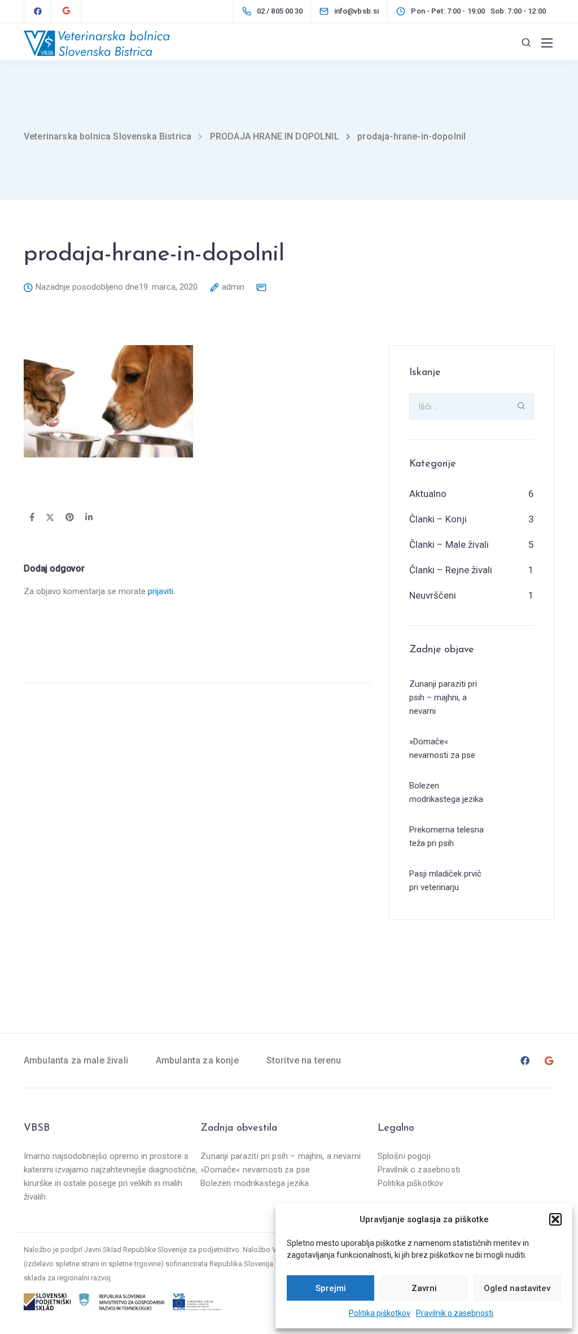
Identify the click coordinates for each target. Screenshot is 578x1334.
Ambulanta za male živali (76, 1060)
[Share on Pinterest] (69, 518)
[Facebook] (37, 11)
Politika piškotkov (379, 1313)
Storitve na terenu (303, 1060)
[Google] (66, 11)
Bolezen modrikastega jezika (254, 1183)
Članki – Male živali (449, 544)
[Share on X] (50, 518)
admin (233, 287)
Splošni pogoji (404, 1156)
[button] (555, 1219)
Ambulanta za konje (197, 1060)
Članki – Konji (438, 519)
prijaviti (160, 591)
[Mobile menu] (547, 43)
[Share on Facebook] (31, 518)
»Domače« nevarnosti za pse (255, 1170)
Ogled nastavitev (517, 1288)
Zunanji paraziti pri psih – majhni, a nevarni (280, 1156)
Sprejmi (331, 1288)
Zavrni (424, 1288)
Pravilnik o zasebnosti (454, 1313)
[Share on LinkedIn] (89, 518)
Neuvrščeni (432, 595)
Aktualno (427, 493)
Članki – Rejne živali (450, 570)
